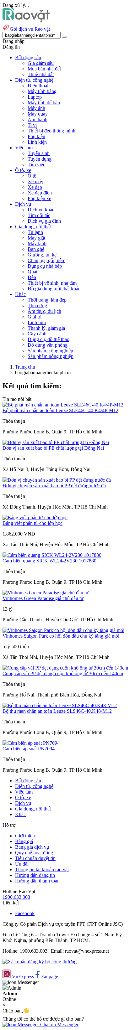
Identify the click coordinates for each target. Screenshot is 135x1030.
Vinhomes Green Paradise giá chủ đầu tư (43, 598)
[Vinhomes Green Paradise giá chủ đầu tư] (46, 592)
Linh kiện (37, 142)
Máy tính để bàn (44, 102)
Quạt (32, 271)
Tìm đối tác (39, 215)
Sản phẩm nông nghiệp (50, 356)
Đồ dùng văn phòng (48, 345)
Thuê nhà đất (41, 74)
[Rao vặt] (26, 20)
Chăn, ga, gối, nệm (46, 260)
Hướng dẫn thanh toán (37, 880)
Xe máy (35, 181)
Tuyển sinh (39, 153)
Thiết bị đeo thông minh (51, 130)
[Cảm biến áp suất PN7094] (31, 743)
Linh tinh (37, 322)
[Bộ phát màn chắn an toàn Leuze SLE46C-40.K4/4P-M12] (63, 404)
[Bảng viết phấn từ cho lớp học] (35, 517)
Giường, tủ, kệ (42, 254)
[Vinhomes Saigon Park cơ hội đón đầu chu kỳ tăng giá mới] (63, 630)
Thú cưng (37, 305)
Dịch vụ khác (41, 209)
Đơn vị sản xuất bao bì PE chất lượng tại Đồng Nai (53, 448)
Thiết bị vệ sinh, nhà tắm (52, 283)
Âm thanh (37, 119)
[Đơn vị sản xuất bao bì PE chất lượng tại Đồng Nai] (56, 442)
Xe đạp (35, 187)
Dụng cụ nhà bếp (45, 266)
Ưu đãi (22, 864)
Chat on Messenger (58, 1024)
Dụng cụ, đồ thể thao (48, 339)
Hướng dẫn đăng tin (35, 875)
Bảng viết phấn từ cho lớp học (32, 523)
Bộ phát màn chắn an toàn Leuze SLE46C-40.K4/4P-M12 (60, 410)
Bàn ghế (36, 249)
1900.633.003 (16, 897)
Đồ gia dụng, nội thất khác (54, 288)
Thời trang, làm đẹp (47, 300)
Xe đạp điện (40, 192)
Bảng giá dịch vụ (32, 847)
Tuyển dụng (39, 159)
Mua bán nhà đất (44, 68)
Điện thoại (38, 85)
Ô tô (32, 176)
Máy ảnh (36, 108)
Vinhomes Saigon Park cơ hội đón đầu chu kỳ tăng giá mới (61, 636)
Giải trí (34, 316)
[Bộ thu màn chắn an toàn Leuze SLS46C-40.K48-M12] (60, 705)
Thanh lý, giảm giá (46, 328)
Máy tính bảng (42, 91)
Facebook (25, 913)
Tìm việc (36, 164)
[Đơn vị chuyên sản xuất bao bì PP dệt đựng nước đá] (57, 480)
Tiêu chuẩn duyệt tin (35, 858)
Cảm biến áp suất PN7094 (29, 748)
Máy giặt (36, 238)
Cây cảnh (37, 333)
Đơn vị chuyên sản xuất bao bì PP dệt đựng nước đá (54, 485)
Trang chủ (25, 367)
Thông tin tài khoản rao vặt (42, 869)
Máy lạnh (37, 243)
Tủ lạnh (35, 232)
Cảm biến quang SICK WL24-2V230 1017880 (49, 560)
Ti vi (32, 125)
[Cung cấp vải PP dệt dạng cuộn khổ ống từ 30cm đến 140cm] (65, 667)
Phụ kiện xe (39, 198)
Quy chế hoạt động (34, 852)
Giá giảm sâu (41, 63)
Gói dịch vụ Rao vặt (30, 29)
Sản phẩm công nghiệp (50, 350)
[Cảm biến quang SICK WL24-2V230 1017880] (52, 555)
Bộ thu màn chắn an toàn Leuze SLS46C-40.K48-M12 (57, 711)
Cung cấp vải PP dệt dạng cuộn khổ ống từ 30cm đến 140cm (63, 673)
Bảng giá (24, 841)
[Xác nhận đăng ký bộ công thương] (40, 961)
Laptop (35, 97)
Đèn (32, 277)
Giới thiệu (25, 835)
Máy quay (38, 113)
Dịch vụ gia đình (44, 221)
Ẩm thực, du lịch (44, 311)
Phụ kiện (36, 136)
